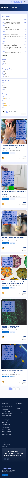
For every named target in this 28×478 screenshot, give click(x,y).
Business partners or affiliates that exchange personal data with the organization (13, 371)
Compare (13, 152)
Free (5, 63)
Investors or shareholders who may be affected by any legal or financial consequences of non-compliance (14, 193)
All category (7, 19)
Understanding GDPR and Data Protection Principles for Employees (13, 48)
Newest (23, 113)
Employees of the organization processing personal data (11, 44)
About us (4, 440)
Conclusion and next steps (10, 41)
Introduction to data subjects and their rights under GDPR (14, 26)
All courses (5, 7)
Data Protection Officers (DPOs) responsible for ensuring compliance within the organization (13, 282)
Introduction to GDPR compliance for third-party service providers (7, 426)
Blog (16, 406)
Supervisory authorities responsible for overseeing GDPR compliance (11, 327)
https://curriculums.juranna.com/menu (2, 1)
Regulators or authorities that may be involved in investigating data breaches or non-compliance (13, 238)
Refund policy (4, 446)
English (5, 73)
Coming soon (6, 76)
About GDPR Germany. (20, 417)
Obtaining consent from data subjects (12, 29)
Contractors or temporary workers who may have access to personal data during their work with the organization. (13, 147)
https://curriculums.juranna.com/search (5, 1)
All (4, 61)
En (4, 85)
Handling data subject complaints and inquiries (14, 36)
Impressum (18, 415)
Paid (5, 64)
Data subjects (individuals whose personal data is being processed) (12, 23)
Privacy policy (4, 442)
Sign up (17, 410)
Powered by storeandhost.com (8, 471)
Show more (4, 55)
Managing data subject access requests (13, 31)
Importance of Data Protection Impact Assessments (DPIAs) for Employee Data (13, 52)
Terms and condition (6, 444)
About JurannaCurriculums (21, 412)
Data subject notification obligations (12, 34)
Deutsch (5, 74)
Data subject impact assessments (11, 38)
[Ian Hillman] (3, 158)
